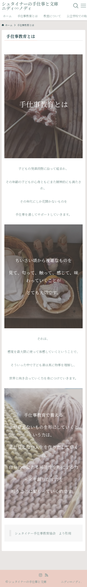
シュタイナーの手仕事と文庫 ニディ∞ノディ (36, 5)
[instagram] (40, 575)
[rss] (46, 575)
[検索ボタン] (76, 6)
